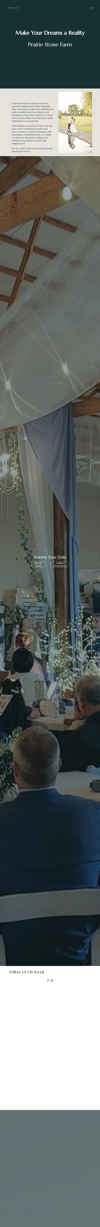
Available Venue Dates (59, 564)
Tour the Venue (38, 564)
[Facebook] (48, 980)
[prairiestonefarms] (52, 980)
